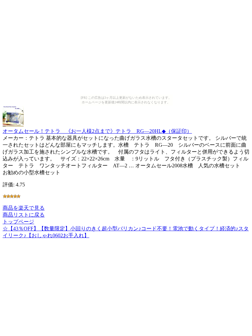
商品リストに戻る (24, 215)
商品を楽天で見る (24, 208)
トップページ (18, 221)
